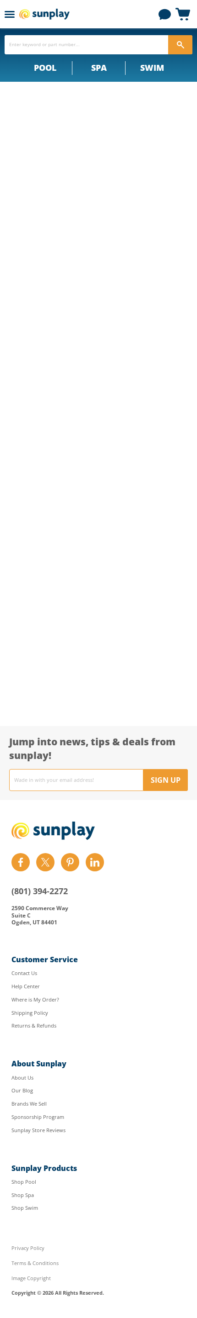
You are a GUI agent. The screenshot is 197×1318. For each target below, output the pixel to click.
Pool (45, 67)
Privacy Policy (27, 1247)
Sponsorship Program (37, 1116)
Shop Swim (24, 1207)
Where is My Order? (35, 999)
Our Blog (22, 1090)
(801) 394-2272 (39, 891)
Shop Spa (22, 1194)
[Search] (180, 44)
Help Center (25, 986)
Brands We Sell (29, 1103)
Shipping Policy (29, 1012)
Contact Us (24, 973)
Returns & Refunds (33, 1025)
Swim (152, 67)
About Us (22, 1077)
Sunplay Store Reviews (38, 1130)
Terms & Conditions (35, 1263)
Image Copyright (31, 1278)
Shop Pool (23, 1181)
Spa (99, 67)
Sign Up (166, 780)
